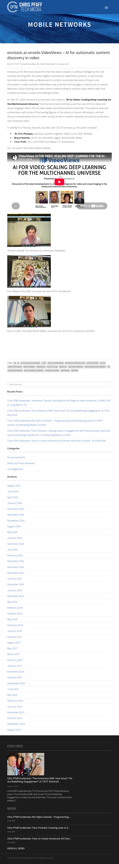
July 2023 (12, 549)
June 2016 (13, 689)
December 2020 (15, 584)
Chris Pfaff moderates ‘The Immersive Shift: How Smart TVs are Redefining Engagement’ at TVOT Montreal (39, 780)
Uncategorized (62, 64)
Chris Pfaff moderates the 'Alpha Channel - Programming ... (39, 817)
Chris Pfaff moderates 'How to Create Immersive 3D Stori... (39, 838)
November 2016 (15, 671)
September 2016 (16, 683)
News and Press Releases (21, 463)
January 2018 (14, 631)
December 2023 (15, 543)
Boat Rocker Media (55, 363)
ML (109, 367)
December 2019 (15, 596)
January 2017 (14, 665)
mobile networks (15, 370)
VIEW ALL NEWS (16, 848)
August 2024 (14, 526)
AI (18, 363)
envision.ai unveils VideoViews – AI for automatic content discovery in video (58, 55)
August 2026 (14, 485)
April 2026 (12, 497)
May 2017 (12, 648)
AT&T (44, 363)
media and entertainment (95, 367)
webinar (74, 370)
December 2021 (15, 572)
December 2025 (15, 508)
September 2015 (16, 724)
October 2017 (14, 636)
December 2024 (15, 514)
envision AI (41, 367)
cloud (102, 363)
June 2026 (13, 491)
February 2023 (15, 555)
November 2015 (15, 712)
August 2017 (14, 642)
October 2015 (14, 718)
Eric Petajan (52, 367)
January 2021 (14, 578)
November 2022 (15, 567)
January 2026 (14, 503)
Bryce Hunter (92, 363)
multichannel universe (33, 370)
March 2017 (13, 654)
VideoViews (65, 370)
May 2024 (12, 532)
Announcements (16, 457)
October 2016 (14, 677)
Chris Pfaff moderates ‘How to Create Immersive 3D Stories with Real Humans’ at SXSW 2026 (56, 440)
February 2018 (15, 625)
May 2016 (12, 694)
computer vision (15, 367)
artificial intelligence (30, 363)
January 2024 (14, 538)
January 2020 (14, 590)
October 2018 (14, 613)
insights (63, 367)
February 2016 (15, 700)
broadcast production (75, 363)
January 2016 (14, 706)
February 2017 (15, 660)
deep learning (29, 367)
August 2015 (14, 729)
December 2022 (15, 561)
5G (15, 363)
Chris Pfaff (14, 64)
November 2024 (15, 520)
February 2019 (15, 607)
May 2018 (12, 619)
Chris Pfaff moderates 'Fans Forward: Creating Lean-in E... (38, 827)
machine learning (75, 367)
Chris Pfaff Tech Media (24, 6)
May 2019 (12, 601)
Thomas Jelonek (52, 370)
